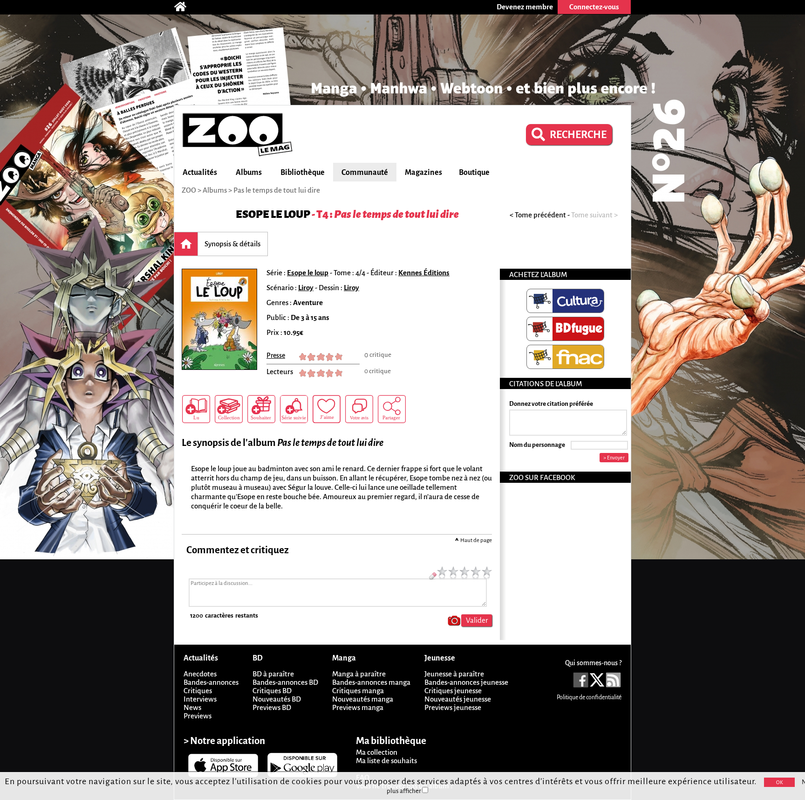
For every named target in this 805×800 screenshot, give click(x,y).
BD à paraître (273, 674)
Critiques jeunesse (453, 691)
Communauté (364, 172)
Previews (197, 716)
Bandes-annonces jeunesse (466, 682)
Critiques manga (358, 691)
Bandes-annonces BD (285, 682)
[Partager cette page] (392, 409)
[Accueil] (185, 7)
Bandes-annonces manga (371, 682)
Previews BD (271, 707)
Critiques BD (272, 691)
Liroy (306, 288)
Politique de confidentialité (589, 697)
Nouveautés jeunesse (457, 699)
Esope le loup (273, 214)
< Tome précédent (538, 215)
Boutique (474, 172)
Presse (275, 355)
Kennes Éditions (424, 273)
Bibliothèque (302, 172)
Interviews (200, 699)
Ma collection (376, 752)
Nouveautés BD (276, 699)
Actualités (200, 172)
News (192, 707)
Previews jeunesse (452, 707)
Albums (249, 172)
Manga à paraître (359, 674)
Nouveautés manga (362, 699)
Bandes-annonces (211, 682)
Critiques (198, 691)
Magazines (423, 172)
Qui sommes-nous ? (593, 663)
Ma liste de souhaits (386, 761)
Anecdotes (200, 674)
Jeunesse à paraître (454, 674)
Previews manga (357, 707)
